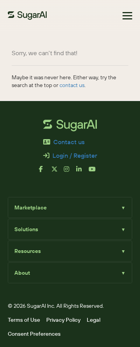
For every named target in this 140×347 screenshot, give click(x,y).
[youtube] (95, 172)
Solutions (70, 229)
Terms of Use (24, 319)
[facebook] (45, 172)
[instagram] (70, 172)
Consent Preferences (34, 333)
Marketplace (70, 207)
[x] (57, 172)
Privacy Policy (63, 319)
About (70, 272)
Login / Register (74, 155)
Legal (93, 319)
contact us (72, 85)
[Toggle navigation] (127, 15)
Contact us (69, 142)
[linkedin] (82, 172)
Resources (70, 251)
